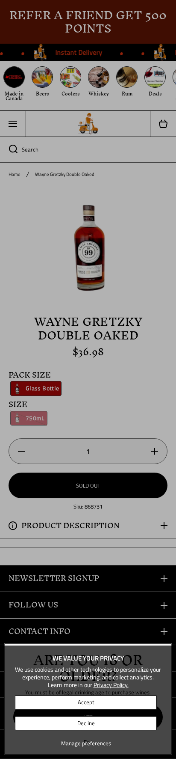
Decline (86, 723)
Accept (86, 702)
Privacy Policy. (111, 684)
